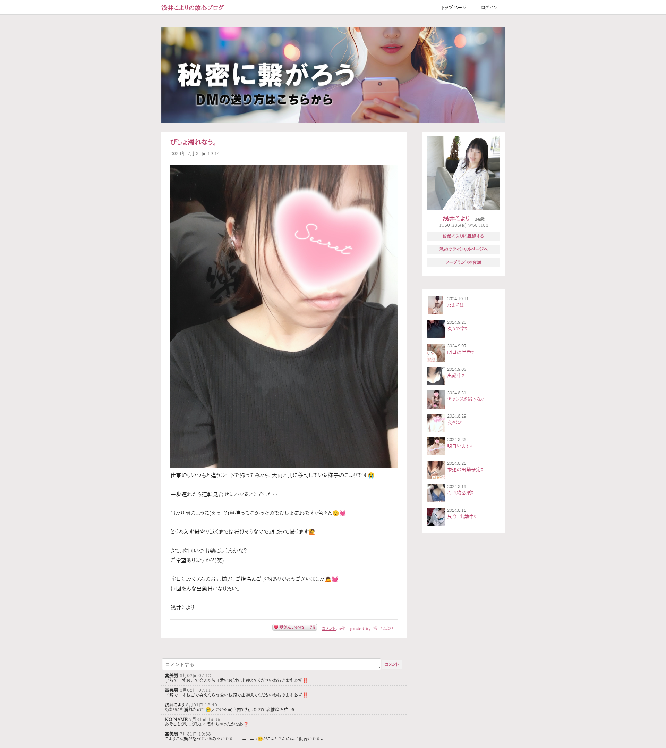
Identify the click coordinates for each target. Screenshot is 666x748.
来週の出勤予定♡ (465, 469)
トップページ (454, 7)
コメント (329, 628)
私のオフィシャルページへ (463, 249)
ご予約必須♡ (460, 492)
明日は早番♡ (460, 352)
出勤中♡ (455, 375)
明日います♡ (459, 446)
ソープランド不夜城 (463, 262)
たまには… (458, 305)
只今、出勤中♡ (461, 516)
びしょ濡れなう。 (193, 142)
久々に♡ (454, 422)
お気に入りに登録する (463, 236)
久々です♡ (457, 328)
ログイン (489, 7)
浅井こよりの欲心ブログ (192, 8)
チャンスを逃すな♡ (465, 399)
